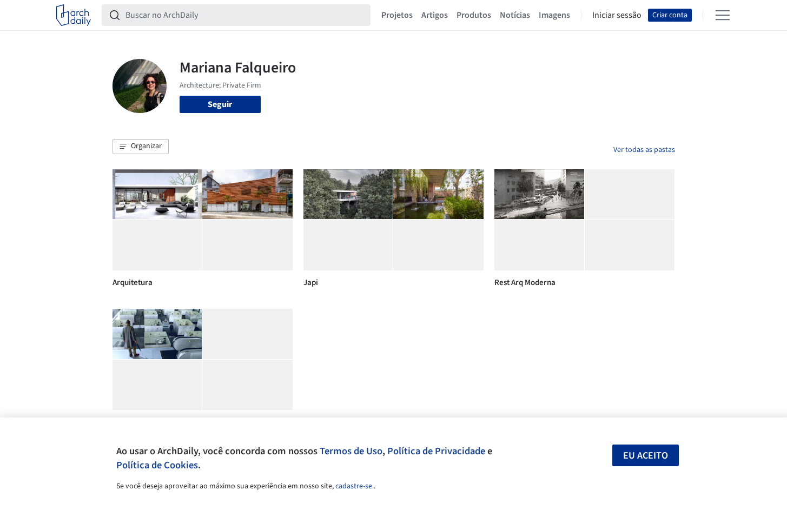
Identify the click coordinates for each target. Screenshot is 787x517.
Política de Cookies (157, 465)
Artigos (434, 15)
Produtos (474, 15)
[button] (141, 146)
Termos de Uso (351, 451)
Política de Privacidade (436, 451)
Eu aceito (645, 455)
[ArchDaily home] (73, 15)
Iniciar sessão (616, 15)
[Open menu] (722, 15)
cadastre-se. (354, 486)
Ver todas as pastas (644, 150)
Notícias (515, 15)
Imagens (554, 15)
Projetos (397, 15)
